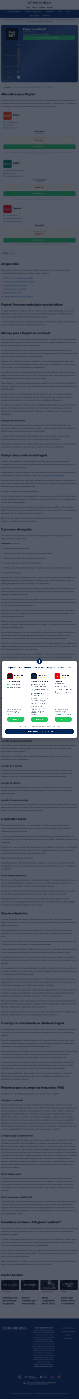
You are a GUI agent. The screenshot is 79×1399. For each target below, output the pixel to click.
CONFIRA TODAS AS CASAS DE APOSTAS (39, 731)
